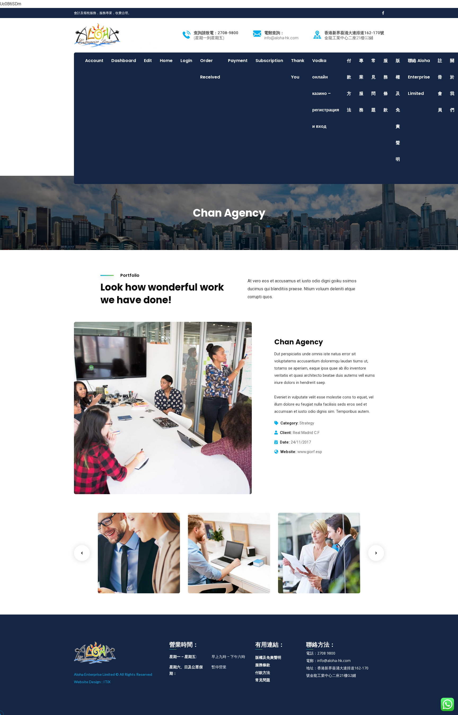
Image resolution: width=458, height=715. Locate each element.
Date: (285, 442)
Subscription (269, 61)
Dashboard (123, 61)
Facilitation (207, 582)
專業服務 (361, 85)
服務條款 (386, 85)
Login (186, 61)
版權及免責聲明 (398, 110)
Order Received (210, 69)
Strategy (294, 582)
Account (94, 61)
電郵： (311, 660)
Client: (286, 432)
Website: (288, 451)
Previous (82, 553)
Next (376, 553)
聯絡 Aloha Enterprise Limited (419, 77)
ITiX (107, 681)
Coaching (115, 582)
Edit (148, 61)
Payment (238, 61)
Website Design (87, 681)
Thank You (297, 69)
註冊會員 (440, 85)
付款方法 (349, 85)
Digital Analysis (215, 574)
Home (166, 61)
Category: (289, 423)
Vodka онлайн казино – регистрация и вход (325, 93)
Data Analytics (304, 574)
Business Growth (127, 574)
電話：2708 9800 (320, 653)
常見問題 (373, 85)
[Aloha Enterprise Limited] (115, 34)
